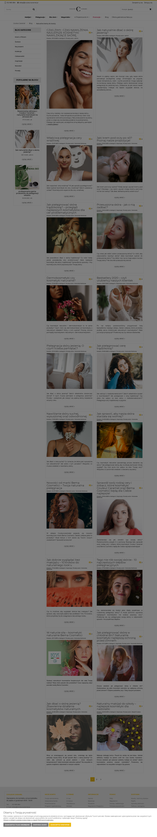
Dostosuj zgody (40, 825)
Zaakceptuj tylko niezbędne (17, 825)
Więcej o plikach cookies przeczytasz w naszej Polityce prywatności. (28, 820)
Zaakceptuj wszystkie (60, 825)
